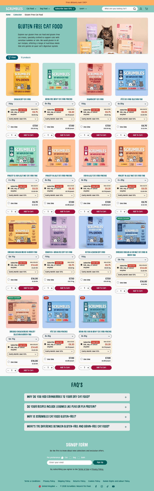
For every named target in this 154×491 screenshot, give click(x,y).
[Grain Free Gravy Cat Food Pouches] (58, 79)
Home (8, 15)
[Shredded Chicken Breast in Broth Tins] (22, 232)
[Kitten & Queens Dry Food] (95, 232)
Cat (66, 458)
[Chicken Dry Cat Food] (22, 79)
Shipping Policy (64, 481)
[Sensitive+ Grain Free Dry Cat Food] (58, 232)
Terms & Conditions (32, 481)
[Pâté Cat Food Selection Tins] (131, 79)
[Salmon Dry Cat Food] (95, 79)
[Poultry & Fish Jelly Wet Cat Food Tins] (22, 155)
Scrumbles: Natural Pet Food (78, 486)
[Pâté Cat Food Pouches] (58, 311)
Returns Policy (79, 481)
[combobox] (120, 9)
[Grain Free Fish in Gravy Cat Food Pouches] (95, 311)
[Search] (134, 8)
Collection (17, 15)
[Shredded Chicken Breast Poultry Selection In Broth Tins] (22, 311)
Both (83, 458)
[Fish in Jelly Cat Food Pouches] (95, 155)
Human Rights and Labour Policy (116, 481)
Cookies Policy (94, 481)
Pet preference (53, 458)
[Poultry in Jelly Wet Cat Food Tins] (131, 155)
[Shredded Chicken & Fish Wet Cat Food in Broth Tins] (131, 232)
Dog (74, 458)
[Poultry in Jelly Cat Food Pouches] (58, 155)
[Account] (140, 8)
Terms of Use (83, 469)
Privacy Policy (49, 481)
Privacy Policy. (97, 469)
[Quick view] (36, 67)
